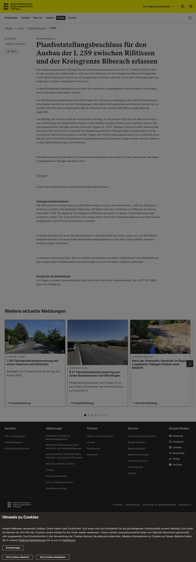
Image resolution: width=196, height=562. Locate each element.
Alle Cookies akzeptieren (53, 557)
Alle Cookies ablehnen (17, 557)
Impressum (68, 540)
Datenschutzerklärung (32, 540)
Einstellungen (13, 547)
